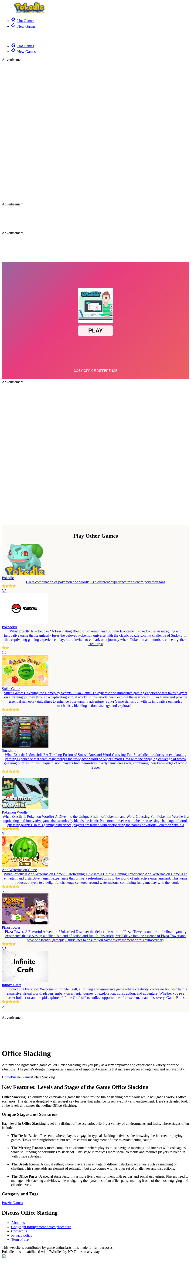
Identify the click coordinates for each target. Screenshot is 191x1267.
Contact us (19, 1231)
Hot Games (25, 21)
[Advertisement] (20, 132)
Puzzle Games (21, 1077)
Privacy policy (21, 1235)
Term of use (20, 1239)
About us (18, 1223)
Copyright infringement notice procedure (41, 1227)
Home (6, 1077)
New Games (26, 26)
